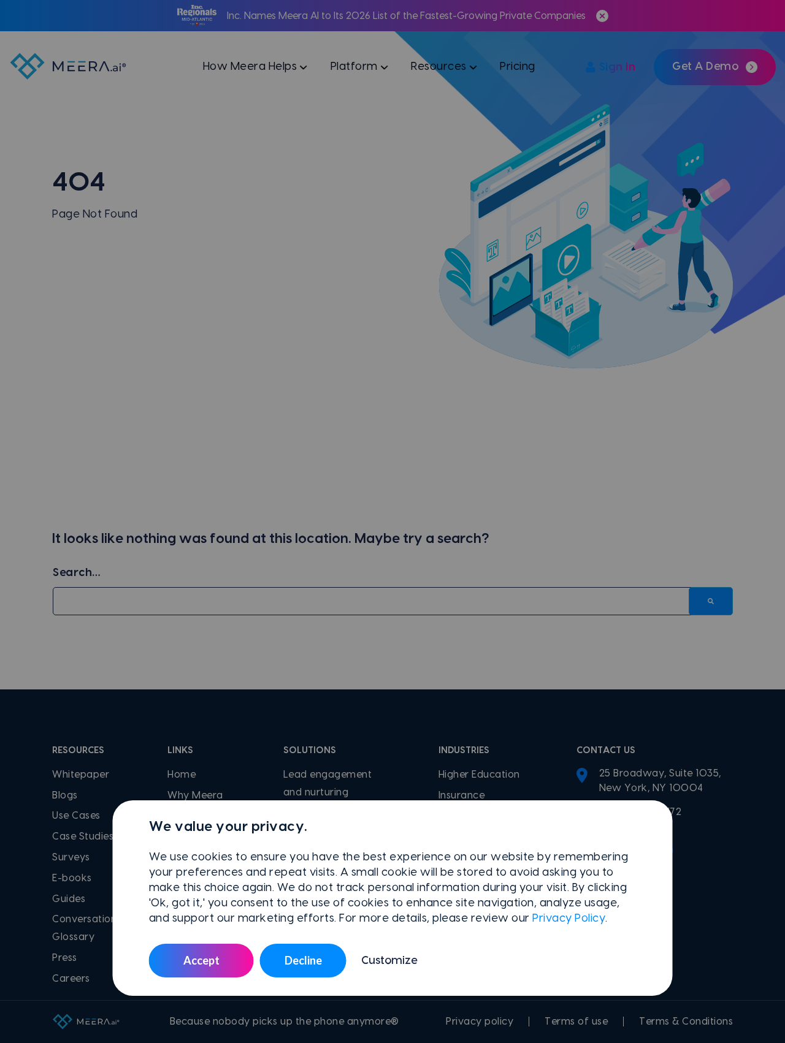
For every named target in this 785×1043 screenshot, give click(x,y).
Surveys (71, 857)
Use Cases (76, 816)
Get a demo (705, 66)
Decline (303, 960)
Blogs (65, 795)
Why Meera (195, 795)
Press (64, 958)
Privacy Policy (568, 918)
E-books (72, 878)
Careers (71, 979)
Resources (439, 66)
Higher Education (479, 774)
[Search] (711, 601)
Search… (77, 572)
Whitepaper (80, 774)
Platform (354, 66)
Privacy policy (479, 1021)
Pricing (517, 66)
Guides (68, 899)
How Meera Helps (250, 66)
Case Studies (82, 836)
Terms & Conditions (686, 1021)
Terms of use (576, 1021)
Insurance (461, 795)
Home (181, 774)
